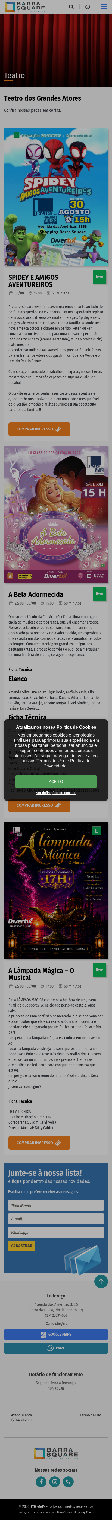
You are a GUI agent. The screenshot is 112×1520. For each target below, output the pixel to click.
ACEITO (56, 781)
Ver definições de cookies (56, 793)
